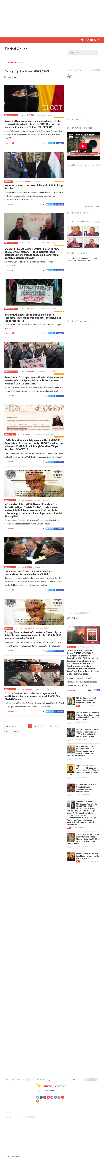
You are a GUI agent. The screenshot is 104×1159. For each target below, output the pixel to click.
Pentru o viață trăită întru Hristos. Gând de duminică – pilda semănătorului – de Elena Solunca (87, 716)
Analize (9, 181)
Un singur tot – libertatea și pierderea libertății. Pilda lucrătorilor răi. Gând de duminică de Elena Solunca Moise (83, 839)
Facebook (60, 143)
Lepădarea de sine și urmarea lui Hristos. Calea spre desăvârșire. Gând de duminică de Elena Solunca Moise (83, 770)
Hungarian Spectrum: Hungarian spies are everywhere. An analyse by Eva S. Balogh (28, 572)
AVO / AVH (11, 434)
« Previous (11, 726)
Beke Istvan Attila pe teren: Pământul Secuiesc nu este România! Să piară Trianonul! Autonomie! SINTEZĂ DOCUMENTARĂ (33, 380)
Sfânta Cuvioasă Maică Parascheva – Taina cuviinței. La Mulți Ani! (86, 700)
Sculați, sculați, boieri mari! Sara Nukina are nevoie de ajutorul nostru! (87, 855)
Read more (9, 143)
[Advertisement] (52, 18)
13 (7, 731)
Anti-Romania (12, 115)
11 (56, 115)
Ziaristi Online (16, 49)
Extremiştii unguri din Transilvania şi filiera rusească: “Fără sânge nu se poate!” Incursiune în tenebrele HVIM (32, 317)
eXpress (30, 115)
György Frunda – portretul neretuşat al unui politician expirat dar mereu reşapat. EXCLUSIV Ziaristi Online (32, 696)
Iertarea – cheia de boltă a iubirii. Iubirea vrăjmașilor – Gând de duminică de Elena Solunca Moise (87, 732)
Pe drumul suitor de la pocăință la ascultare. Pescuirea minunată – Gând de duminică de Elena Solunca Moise (81, 751)
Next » (15, 731)
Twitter (50, 143)
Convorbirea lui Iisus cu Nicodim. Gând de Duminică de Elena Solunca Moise (86, 788)
